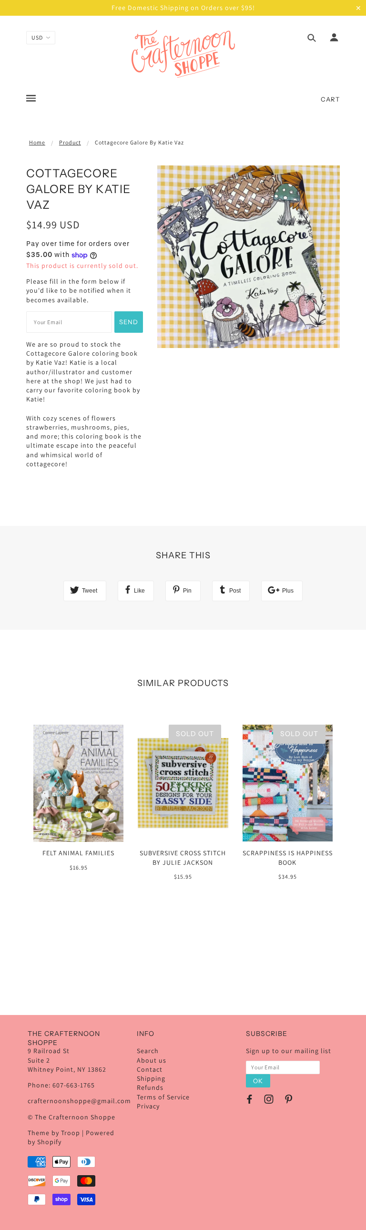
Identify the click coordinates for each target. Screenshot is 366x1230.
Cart (330, 99)
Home (37, 142)
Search (148, 1050)
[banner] (183, 54)
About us (151, 1060)
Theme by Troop (54, 1132)
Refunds (150, 1087)
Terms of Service (163, 1097)
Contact (150, 1069)
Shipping (151, 1078)
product (70, 142)
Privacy (148, 1106)
